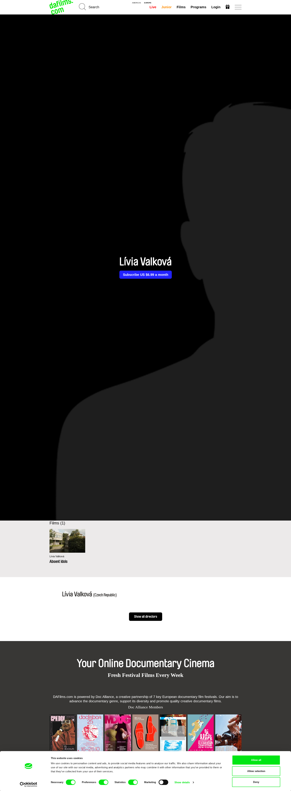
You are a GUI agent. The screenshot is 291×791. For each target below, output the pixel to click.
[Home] (62, 7)
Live (153, 7)
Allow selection (256, 771)
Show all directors (145, 616)
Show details (182, 782)
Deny (256, 782)
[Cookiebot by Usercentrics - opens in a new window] (28, 784)
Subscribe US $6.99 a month (145, 275)
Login (215, 7)
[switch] (103, 782)
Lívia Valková (57, 556)
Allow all (256, 760)
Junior (166, 7)
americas (136, 3)
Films (181, 7)
